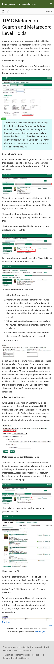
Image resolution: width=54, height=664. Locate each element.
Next (49, 625)
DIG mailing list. (40, 631)
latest (47, 11)
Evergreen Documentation (19, 4)
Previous (6, 622)
